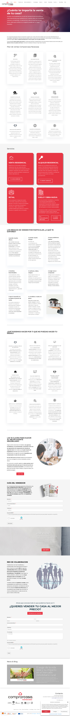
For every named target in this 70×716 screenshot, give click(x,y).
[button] (67, 702)
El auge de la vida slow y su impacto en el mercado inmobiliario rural (46, 671)
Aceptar (46, 711)
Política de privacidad (40, 713)
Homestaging (35, 2)
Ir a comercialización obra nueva (44, 218)
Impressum (59, 713)
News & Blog (61, 2)
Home (11, 2)
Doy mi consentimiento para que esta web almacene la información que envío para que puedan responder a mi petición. (32, 514)
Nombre (9, 499)
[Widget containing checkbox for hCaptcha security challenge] (15, 518)
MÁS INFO (46, 550)
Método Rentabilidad (25, 709)
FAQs (65, 2)
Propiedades (50, 2)
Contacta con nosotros (35, 613)
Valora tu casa (20, 2)
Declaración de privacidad (53, 713)
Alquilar (45, 2)
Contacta (11, 4)
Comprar (40, 2)
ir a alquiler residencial (45, 180)
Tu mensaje (9, 632)
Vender (15, 2)
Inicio (18, 709)
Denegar (55, 711)
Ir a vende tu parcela (55, 218)
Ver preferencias (64, 711)
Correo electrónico (11, 503)
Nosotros (55, 2)
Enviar (9, 653)
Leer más (20, 474)
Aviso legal (34, 713)
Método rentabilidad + (27, 2)
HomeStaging (31, 709)
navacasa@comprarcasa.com (57, 698)
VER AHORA (10, 523)
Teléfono (9, 508)
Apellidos (37, 620)
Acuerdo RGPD (10, 512)
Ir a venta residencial (15, 179)
